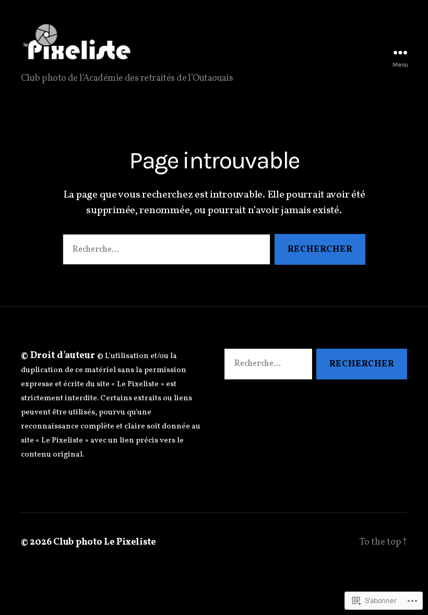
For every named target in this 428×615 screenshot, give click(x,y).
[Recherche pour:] (164, 251)
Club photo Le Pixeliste (104, 542)
